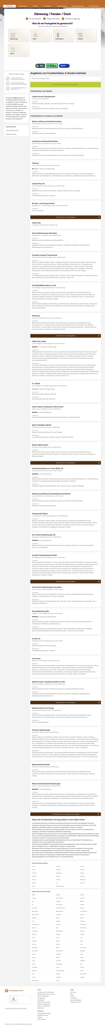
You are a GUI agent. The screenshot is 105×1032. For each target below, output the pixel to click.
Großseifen (58, 901)
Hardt (57, 927)
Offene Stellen (41, 1019)
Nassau (33, 964)
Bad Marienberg (59, 931)
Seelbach (82, 901)
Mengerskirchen (35, 914)
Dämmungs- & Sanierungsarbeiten (42, 850)
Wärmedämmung (15, 104)
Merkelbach (82, 960)
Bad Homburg (83, 927)
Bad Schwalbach (59, 911)
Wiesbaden (58, 977)
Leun (33, 921)
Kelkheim (82, 894)
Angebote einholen (11, 134)
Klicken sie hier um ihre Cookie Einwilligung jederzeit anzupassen (18, 1024)
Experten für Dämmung (83, 848)
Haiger (81, 954)
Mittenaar (58, 974)
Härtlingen (34, 934)
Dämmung (9, 6)
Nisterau (58, 941)
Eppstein (58, 957)
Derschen (82, 908)
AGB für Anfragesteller (43, 1004)
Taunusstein (34, 967)
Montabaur (34, 941)
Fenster (35, 6)
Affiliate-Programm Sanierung (46, 994)
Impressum (40, 1008)
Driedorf (34, 954)
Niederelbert (34, 947)
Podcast (39, 1017)
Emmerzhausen (83, 911)
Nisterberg (58, 954)
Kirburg (57, 967)
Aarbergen (34, 917)
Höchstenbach (83, 974)
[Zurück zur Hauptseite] (20, 990)
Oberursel (82, 914)
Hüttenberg (58, 914)
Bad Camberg (35, 911)
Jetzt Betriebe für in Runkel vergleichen (65, 217)
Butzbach (82, 904)
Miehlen (57, 917)
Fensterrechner (94, 6)
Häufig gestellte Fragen (12, 130)
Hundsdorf (58, 960)
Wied (81, 964)
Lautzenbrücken (59, 950)
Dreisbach (58, 894)
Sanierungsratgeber (75, 1000)
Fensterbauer (41, 998)
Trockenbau (47, 6)
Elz (32, 904)
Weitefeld (82, 977)
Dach (71, 994)
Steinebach (82, 950)
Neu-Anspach (35, 950)
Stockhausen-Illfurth (60, 908)
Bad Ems (58, 944)
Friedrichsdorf (83, 924)
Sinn (33, 974)
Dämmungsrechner (78, 6)
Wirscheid (82, 898)
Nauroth (82, 957)
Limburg (34, 898)
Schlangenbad (59, 964)
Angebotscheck (62, 6)
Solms (33, 937)
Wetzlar (33, 977)
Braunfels (34, 927)
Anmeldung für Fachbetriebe (45, 992)
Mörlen (81, 941)
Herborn (58, 947)
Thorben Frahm (85, 850)
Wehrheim (58, 924)
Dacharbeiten (23, 6)
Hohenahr (82, 934)
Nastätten (58, 921)
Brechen (34, 894)
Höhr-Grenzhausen (60, 970)
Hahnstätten (34, 908)
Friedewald (82, 921)
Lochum (58, 937)
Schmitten (34, 944)
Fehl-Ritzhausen (59, 898)
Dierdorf (82, 970)
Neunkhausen (83, 947)
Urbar (81, 944)
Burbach (82, 967)
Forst (81, 937)
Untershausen (35, 931)
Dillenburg (82, 931)
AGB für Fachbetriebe (43, 1006)
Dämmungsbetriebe (43, 996)
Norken (57, 980)
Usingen (34, 957)
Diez (33, 901)
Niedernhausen (59, 904)
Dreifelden (58, 934)
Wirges (33, 960)
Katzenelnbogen (35, 924)
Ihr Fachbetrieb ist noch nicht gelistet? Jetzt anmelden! (65, 814)
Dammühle (34, 970)
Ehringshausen (35, 980)
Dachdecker (40, 1000)
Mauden (82, 917)
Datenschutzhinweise (43, 1002)
